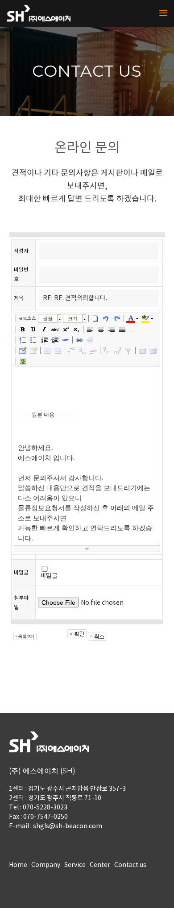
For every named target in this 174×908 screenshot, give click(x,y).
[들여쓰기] (54, 339)
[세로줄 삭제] (128, 350)
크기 (73, 318)
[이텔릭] (44, 329)
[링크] (79, 339)
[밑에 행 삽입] (82, 350)
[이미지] (22, 361)
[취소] (106, 318)
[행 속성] (58, 350)
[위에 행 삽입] (71, 350)
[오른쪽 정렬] (111, 329)
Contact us (130, 865)
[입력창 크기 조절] (87, 549)
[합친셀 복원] (153, 350)
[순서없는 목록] (33, 339)
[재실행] (116, 318)
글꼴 (48, 318)
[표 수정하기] (33, 350)
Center (100, 865)
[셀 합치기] (142, 350)
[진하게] (22, 329)
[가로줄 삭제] (93, 350)
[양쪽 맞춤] (122, 329)
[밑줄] (33, 329)
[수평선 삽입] (65, 339)
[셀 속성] (47, 350)
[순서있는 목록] (22, 339)
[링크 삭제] (90, 339)
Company (45, 865)
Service (75, 865)
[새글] (95, 318)
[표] (22, 350)
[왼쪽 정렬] (90, 329)
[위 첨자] (65, 329)
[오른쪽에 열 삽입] (117, 350)
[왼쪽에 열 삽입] (107, 350)
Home (18, 865)
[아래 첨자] (76, 329)
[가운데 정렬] (100, 329)
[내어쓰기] (44, 339)
